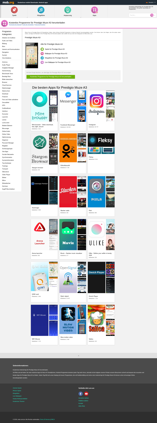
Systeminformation (8, 160)
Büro (3, 46)
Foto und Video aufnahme (10, 99)
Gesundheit (5, 102)
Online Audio (6, 131)
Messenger (5, 128)
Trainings (5, 166)
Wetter (4, 177)
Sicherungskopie (7, 148)
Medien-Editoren (7, 125)
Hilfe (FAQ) (81, 406)
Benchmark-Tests (7, 73)
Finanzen (5, 96)
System (4, 55)
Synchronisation (7, 157)
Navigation (5, 52)
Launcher (5, 117)
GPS (3, 105)
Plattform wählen (83, 401)
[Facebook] (81, 395)
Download (5, 94)
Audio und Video (7, 40)
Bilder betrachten (7, 79)
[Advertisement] (11, 227)
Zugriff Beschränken (8, 189)
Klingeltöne (16, 393)
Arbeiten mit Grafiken (8, 38)
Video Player (6, 174)
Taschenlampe (6, 163)
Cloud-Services (7, 85)
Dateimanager (6, 88)
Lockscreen (5, 122)
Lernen (4, 120)
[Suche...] (152, 15)
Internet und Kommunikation (11, 49)
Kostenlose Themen (18, 401)
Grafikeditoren (6, 108)
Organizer (5, 140)
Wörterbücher (6, 183)
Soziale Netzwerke (8, 154)
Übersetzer (5, 172)
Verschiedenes (6, 58)
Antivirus (5, 62)
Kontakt (80, 403)
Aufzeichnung (6, 71)
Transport (5, 169)
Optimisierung (6, 137)
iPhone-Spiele (17, 390)
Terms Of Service (45, 419)
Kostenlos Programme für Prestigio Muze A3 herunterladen (50, 77)
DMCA (53, 419)
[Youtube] (87, 395)
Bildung (4, 43)
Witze (4, 180)
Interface (5, 111)
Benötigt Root (6, 76)
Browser (4, 82)
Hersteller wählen (83, 398)
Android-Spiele (17, 388)
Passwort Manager (8, 143)
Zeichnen (5, 186)
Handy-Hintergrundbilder (20, 398)
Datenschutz (6, 91)
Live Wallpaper (17, 396)
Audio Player (6, 65)
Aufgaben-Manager (8, 68)
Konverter (5, 114)
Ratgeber (5, 146)
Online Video (6, 134)
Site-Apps (5, 151)
